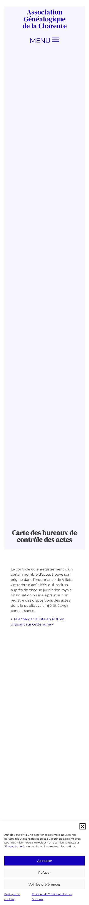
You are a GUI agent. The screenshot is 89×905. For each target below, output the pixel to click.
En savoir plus (14, 846)
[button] (82, 826)
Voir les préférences (45, 884)
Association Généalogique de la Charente (44, 19)
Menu (40, 40)
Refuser (44, 872)
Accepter (44, 861)
